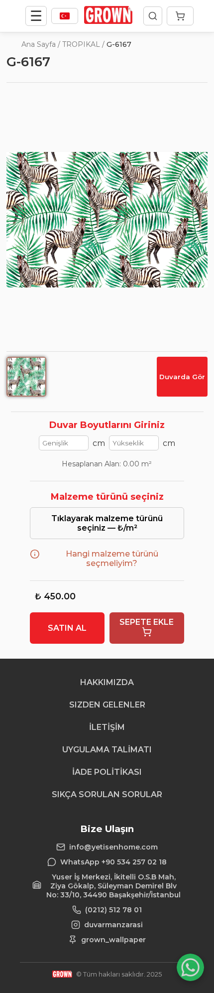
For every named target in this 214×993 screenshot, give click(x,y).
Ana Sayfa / (40, 44)
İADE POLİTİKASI (107, 772)
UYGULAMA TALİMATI (107, 749)
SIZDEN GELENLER (107, 704)
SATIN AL (67, 628)
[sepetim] (180, 15)
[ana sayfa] (108, 21)
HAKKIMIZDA (107, 682)
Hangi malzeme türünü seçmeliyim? (112, 558)
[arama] (152, 15)
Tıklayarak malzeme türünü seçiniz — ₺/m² (107, 523)
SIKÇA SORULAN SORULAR (107, 794)
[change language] (64, 16)
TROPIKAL (81, 44)
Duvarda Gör (182, 377)
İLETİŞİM (107, 727)
